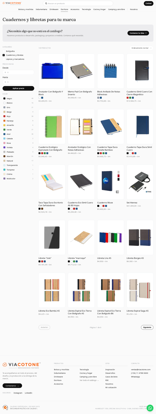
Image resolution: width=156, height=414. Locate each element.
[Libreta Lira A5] (110, 243)
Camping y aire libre (116, 9)
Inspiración (110, 369)
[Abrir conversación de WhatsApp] (150, 408)
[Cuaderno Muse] (110, 189)
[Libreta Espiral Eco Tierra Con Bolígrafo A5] (81, 295)
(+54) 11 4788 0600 (139, 373)
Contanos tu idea (137, 33)
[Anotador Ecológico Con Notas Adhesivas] (81, 133)
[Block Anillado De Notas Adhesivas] (110, 78)
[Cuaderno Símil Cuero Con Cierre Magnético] (140, 78)
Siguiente (147, 327)
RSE (106, 380)
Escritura (64, 9)
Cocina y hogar (99, 9)
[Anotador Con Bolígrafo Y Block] (52, 78)
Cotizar (149, 3)
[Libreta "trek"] (52, 243)
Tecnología (86, 9)
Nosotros (134, 9)
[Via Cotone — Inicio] (12, 3)
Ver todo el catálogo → (89, 380)
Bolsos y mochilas (25, 9)
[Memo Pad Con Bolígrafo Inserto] (81, 78)
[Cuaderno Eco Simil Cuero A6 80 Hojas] (81, 189)
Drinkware (54, 9)
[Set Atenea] (140, 189)
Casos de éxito (111, 376)
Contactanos (12, 385)
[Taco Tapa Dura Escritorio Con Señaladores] (52, 189)
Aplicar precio (18, 88)
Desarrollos (110, 373)
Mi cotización (111, 387)
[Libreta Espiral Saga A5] (140, 295)
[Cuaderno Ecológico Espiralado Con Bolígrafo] (52, 133)
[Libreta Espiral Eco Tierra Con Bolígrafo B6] (110, 295)
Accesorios (75, 9)
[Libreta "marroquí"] (81, 243)
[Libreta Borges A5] (140, 243)
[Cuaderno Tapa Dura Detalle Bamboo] (110, 133)
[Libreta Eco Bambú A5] (52, 295)
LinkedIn (28, 393)
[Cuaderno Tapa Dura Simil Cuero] (140, 133)
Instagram (18, 393)
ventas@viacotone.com (141, 369)
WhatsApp (135, 376)
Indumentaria (41, 9)
